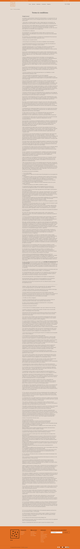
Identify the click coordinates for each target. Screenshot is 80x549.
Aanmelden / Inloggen (66, 0)
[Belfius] (65, 547)
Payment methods (44, 536)
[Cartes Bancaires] (68, 547)
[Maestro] (64, 547)
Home (30, 4)
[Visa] (62, 547)
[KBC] (67, 547)
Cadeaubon (38, 4)
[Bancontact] (59, 547)
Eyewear (33, 4)
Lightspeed (26, 547)
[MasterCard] (61, 547)
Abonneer (66, 532)
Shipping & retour (43, 535)
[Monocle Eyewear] (12, 4)
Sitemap (42, 540)
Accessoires (44, 4)
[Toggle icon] (65, 4)
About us (42, 531)
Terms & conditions (44, 534)
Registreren (33, 531)
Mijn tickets (32, 534)
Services (42, 539)
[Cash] (57, 547)
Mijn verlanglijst (33, 535)
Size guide (42, 541)
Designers (49, 4)
